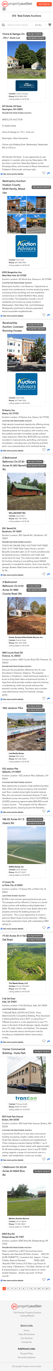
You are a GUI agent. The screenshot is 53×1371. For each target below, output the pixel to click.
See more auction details (13, 174)
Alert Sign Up (44, 4)
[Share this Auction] (48, 173)
